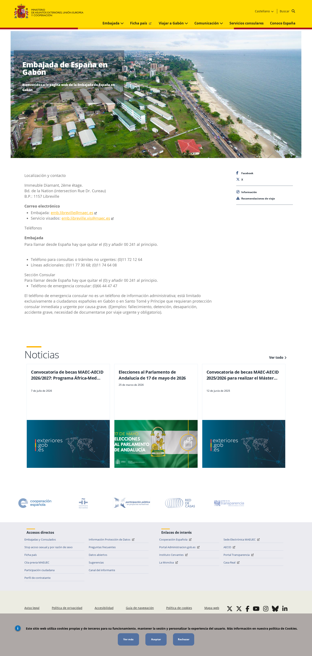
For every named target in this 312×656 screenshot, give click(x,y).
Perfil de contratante (37, 578)
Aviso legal (31, 608)
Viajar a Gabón (172, 23)
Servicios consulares (246, 23)
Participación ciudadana (39, 570)
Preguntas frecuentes (102, 547)
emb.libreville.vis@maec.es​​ (86, 218)
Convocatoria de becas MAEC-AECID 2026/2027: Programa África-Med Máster (67, 375)
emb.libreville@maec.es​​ (72, 212)
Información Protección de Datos (110, 539)
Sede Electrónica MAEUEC (239, 539)
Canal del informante (102, 570)
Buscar (285, 11)
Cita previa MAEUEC (36, 562)
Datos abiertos (98, 555)
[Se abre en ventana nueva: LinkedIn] (285, 609)
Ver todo (276, 357)
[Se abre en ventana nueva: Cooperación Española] (35, 503)
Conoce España (282, 23)
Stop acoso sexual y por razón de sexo (48, 547)
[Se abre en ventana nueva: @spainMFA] (239, 609)
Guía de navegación (140, 608)
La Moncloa (166, 562)
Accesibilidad (104, 608)
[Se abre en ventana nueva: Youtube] (256, 609)
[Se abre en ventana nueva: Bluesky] (275, 609)
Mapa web (211, 608)
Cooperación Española (173, 539)
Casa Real (229, 562)
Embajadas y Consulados (40, 539)
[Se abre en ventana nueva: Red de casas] (180, 503)
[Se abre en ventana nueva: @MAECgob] (230, 609)
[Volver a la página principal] (51, 11)
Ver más (128, 639)
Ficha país (139, 23)
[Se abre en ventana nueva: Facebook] (247, 609)
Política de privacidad (67, 608)
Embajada (111, 23)
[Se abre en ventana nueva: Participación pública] (132, 503)
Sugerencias (96, 562)
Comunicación (207, 23)
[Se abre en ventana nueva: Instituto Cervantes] (83, 503)
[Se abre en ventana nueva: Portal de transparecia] (228, 503)
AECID (227, 547)
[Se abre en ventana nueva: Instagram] (265, 609)
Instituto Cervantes (171, 555)
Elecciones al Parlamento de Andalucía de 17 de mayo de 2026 (152, 375)
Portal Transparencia (236, 555)
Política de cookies (179, 608)
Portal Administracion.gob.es (177, 547)
